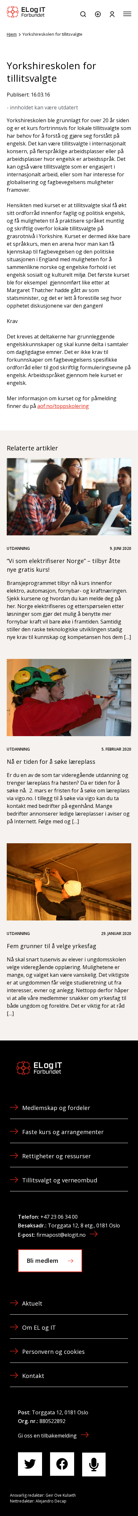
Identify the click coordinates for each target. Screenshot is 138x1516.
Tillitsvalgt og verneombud (59, 1180)
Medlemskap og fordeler (56, 1108)
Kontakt (33, 1376)
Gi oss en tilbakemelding (47, 1435)
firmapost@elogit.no (61, 1234)
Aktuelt (32, 1303)
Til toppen (99, 1496)
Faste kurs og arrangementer (63, 1132)
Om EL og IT (39, 1327)
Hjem (12, 34)
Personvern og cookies (53, 1351)
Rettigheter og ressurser (56, 1156)
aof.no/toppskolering (63, 406)
